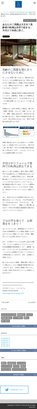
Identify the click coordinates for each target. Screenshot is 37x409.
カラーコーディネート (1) (18, 369)
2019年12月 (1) (5, 344)
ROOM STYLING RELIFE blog (19, 12)
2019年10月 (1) (5, 346)
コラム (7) (29, 314)
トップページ (5, 12)
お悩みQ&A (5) (11, 363)
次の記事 (31, 302)
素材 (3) (26, 318)
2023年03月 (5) (5, 338)
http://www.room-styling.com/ (13, 293)
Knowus (18, 4)
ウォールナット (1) (6, 366)
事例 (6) (3, 363)
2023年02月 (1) (5, 340)
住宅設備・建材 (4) (6, 318)
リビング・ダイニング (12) (8, 314)
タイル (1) (15, 366)
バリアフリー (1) (5, 369)
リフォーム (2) (21, 363)
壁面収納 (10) (20, 314)
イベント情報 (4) (17, 318)
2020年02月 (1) (5, 342)
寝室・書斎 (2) (5, 321)
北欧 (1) (23, 366)
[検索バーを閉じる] (35, 3)
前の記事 (5, 302)
